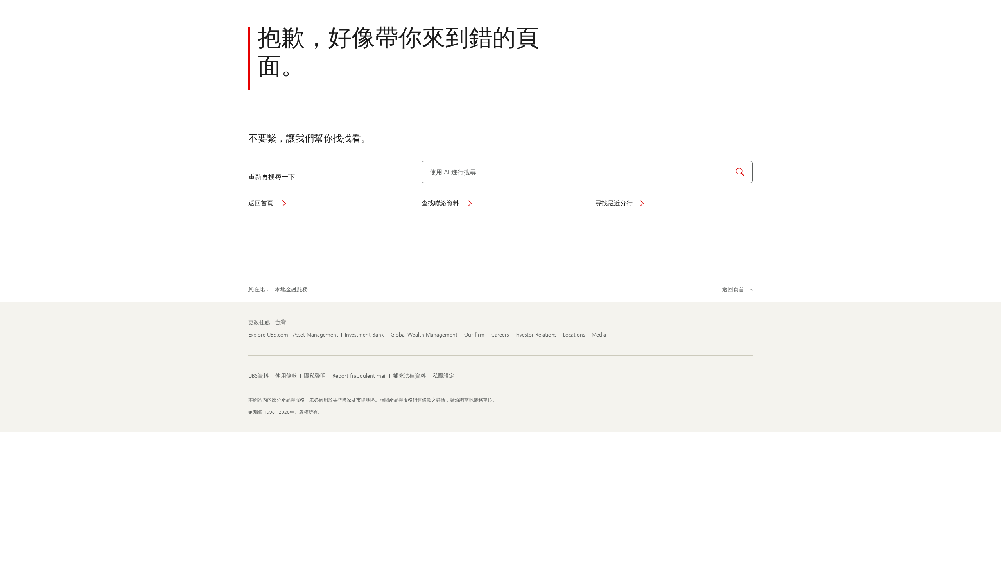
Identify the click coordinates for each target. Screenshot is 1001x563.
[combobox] (587, 172)
